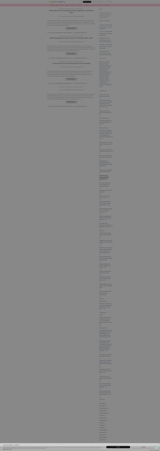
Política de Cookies (42, 448)
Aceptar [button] (118, 447)
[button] (53, 449)
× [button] (158, 444)
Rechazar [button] (143, 447)
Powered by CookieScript (154, 450)
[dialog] (80, 225)
